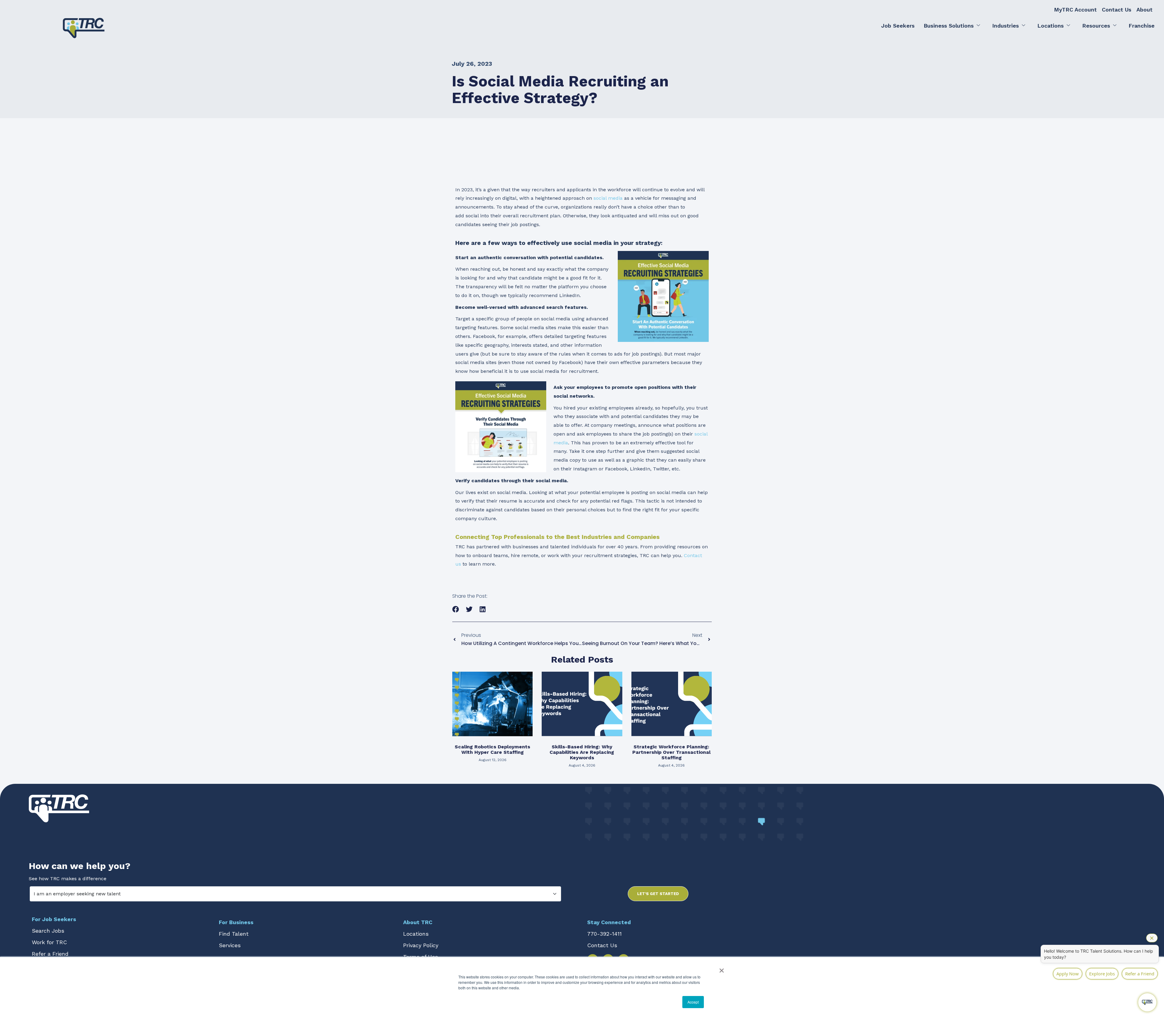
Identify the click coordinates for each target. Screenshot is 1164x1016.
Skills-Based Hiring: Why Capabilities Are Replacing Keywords (582, 752)
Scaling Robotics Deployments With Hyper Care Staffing (492, 749)
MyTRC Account (1075, 9)
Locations (1050, 25)
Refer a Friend (50, 954)
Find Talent (234, 934)
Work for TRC (49, 942)
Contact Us (1116, 9)
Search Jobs (48, 930)
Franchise (1142, 25)
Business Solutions (949, 25)
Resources (1096, 25)
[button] (455, 609)
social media (608, 198)
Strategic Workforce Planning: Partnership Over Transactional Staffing (671, 752)
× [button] (721, 968)
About (1144, 9)
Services (230, 945)
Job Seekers (898, 25)
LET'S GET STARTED (658, 894)
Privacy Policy (420, 945)
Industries (1005, 25)
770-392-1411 (604, 934)
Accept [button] (693, 1001)
